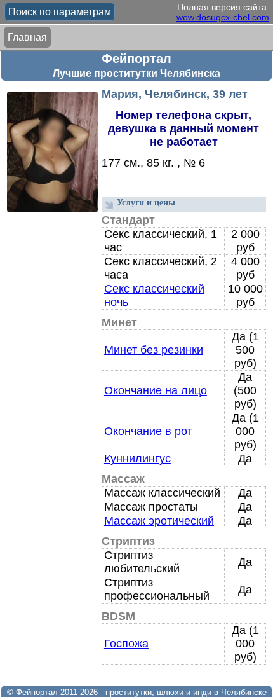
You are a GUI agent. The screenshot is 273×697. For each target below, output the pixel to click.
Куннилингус (137, 458)
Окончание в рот (148, 431)
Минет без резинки (153, 349)
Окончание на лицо (155, 390)
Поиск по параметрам (59, 11)
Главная (27, 37)
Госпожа (126, 643)
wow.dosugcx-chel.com (222, 17)
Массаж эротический (159, 520)
